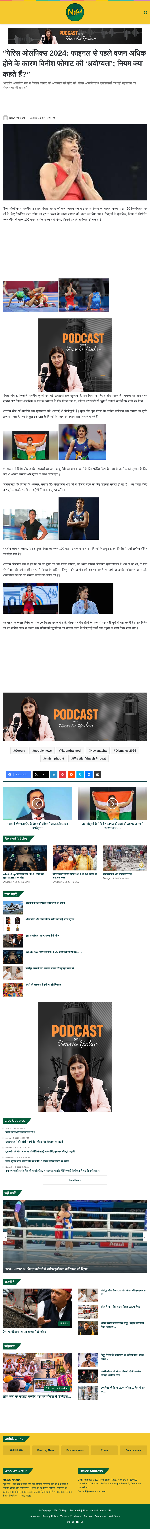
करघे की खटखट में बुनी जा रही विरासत (43, 984)
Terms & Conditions (70, 1516)
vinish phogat (54, 758)
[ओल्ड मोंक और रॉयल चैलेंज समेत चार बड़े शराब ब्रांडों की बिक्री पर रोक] (13, 924)
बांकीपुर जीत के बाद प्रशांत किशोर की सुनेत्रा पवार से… (51, 968)
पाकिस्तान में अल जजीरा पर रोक (117, 874)
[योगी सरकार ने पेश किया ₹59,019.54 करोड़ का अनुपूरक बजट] (75, 858)
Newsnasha (98, 750)
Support (88, 1516)
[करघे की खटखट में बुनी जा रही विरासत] (13, 990)
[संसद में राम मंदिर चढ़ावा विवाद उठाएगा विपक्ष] (88, 1312)
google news (43, 750)
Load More (75, 1180)
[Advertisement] (75, 101)
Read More (25, 1495)
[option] (75, 1236)
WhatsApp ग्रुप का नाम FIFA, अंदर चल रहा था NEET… (54, 951)
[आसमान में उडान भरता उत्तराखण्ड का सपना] (13, 908)
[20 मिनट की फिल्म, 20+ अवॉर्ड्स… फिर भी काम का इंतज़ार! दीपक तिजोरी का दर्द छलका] (88, 1393)
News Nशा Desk (17, 118)
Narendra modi (71, 750)
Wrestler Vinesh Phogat (89, 758)
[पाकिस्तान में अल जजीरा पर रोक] (125, 858)
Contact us (100, 1516)
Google (20, 750)
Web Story (114, 1516)
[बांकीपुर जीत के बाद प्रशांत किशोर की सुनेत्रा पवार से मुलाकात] (13, 973)
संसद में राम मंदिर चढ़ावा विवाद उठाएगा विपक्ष (120, 1306)
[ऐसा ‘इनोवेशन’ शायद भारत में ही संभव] (13, 941)
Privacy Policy (50, 1516)
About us (35, 1516)
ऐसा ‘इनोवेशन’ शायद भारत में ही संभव (42, 935)
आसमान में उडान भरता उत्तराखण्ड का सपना (45, 902)
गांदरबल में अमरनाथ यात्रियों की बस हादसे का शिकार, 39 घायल (42, 1269)
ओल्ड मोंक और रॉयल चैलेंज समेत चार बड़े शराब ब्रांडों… (51, 919)
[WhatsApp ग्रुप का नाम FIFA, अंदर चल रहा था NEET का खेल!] (25, 858)
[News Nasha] (75, 12)
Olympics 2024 (126, 750)
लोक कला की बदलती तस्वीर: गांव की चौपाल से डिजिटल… (37, 1396)
